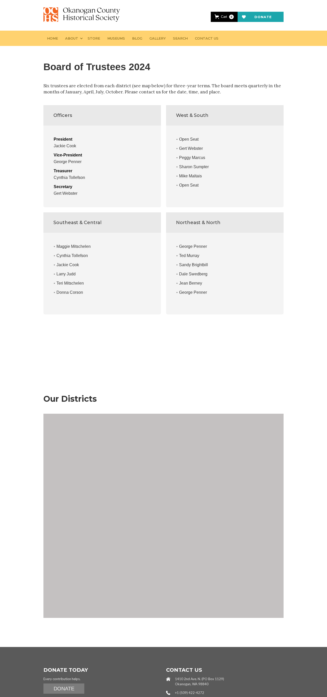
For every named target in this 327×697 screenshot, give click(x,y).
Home (52, 38)
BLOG (137, 38)
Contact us (206, 38)
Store (94, 38)
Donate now (263, 18)
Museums (116, 38)
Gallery (157, 38)
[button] (224, 17)
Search (180, 38)
